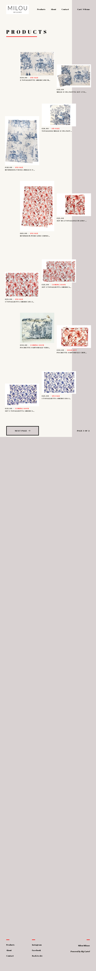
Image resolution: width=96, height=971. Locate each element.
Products (41, 9)
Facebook (36, 950)
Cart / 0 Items (83, 9)
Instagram (37, 945)
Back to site (37, 956)
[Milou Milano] (17, 9)
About (53, 9)
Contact (65, 9)
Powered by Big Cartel (80, 951)
